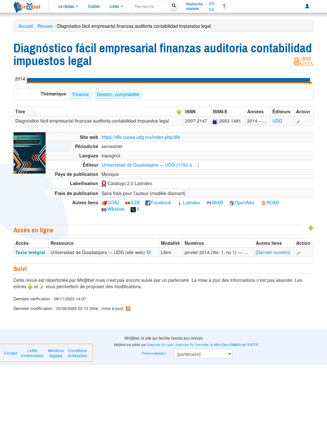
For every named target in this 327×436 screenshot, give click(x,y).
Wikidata (116, 209)
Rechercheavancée (194, 6)
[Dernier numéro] (273, 252)
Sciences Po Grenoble (192, 344)
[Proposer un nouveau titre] (179, 111)
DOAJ (113, 202)
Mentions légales (56, 353)
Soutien (94, 6)
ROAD (272, 202)
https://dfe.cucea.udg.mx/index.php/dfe (141, 137)
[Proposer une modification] (298, 120)
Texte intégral (30, 252)
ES (211, 9)
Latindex (191, 202)
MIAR (217, 202)
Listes (115, 6)
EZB (135, 202)
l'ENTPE (253, 344)
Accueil (26, 26)
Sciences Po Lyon (160, 344)
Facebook (161, 202)
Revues (45, 26)
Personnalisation (153, 353)
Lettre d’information (32, 353)
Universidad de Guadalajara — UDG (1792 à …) (150, 165)
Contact (10, 353)
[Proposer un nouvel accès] (311, 227)
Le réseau (66, 6)
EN (212, 3)
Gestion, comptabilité (118, 94)
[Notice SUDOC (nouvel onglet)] (215, 120)
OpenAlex (245, 202)
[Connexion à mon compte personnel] (307, 6)
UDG (277, 120)
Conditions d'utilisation (77, 353)
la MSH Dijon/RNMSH (226, 344)
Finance (80, 94)
